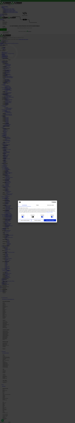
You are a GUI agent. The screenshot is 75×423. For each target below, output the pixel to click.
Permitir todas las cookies (50, 220)
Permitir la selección (37, 220)
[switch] (32, 217)
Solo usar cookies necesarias (25, 220)
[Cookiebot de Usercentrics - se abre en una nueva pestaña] (52, 202)
